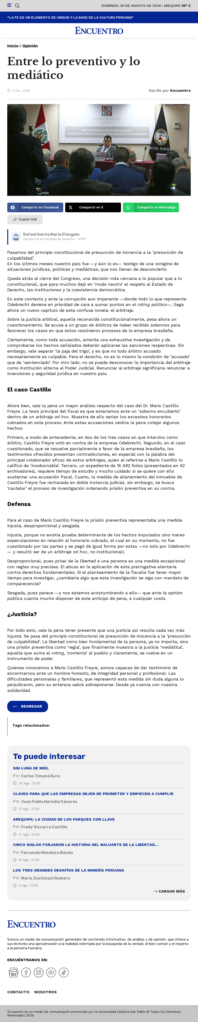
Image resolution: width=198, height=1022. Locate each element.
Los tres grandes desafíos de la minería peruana (68, 870)
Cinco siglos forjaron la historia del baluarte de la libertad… (85, 844)
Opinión (30, 46)
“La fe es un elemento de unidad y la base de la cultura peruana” (70, 17)
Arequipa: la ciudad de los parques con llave (64, 819)
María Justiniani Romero (45, 878)
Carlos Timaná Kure (40, 776)
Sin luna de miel (31, 768)
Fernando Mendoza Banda (47, 852)
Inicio (12, 46)
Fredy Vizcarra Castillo (44, 827)
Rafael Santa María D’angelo (51, 234)
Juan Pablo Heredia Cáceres (49, 801)
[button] (35, 207)
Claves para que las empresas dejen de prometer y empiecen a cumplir (93, 793)
